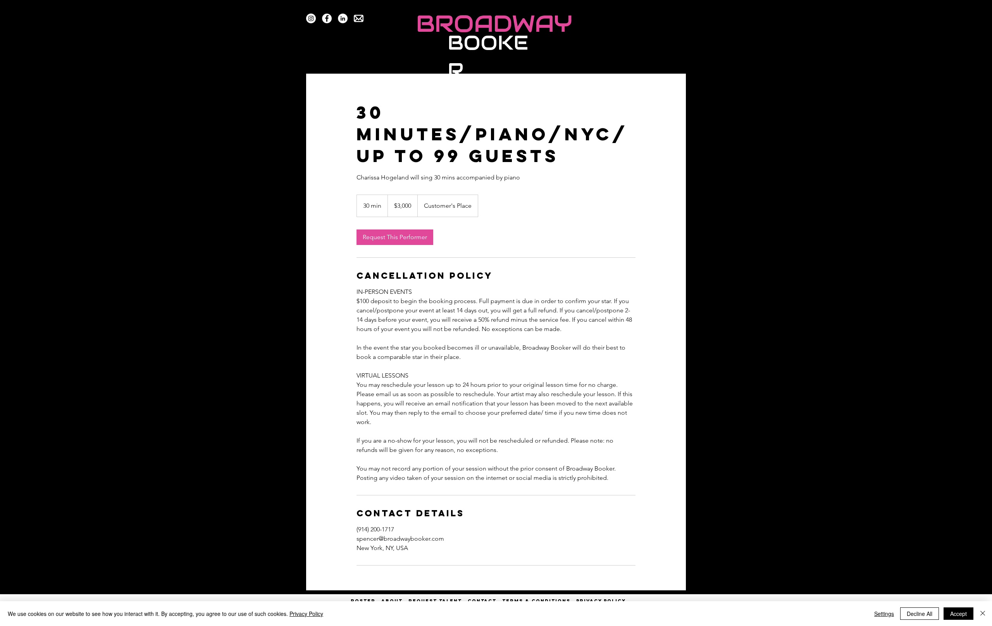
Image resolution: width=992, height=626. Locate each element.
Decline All (919, 613)
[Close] (982, 613)
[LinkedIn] (343, 18)
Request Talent (435, 601)
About (392, 601)
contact (482, 601)
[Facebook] (327, 18)
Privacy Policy (306, 613)
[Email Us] (358, 18)
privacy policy (601, 601)
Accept (958, 613)
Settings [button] (884, 613)
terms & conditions (536, 601)
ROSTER (366, 601)
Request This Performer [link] (395, 237)
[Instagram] (311, 18)
